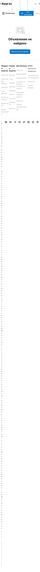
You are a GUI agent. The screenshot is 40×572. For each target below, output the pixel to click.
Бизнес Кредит (21, 74)
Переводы (12, 90)
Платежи (12, 83)
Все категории (28, 13)
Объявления (10, 13)
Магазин (12, 75)
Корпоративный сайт (1, 549)
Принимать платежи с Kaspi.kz (20, 95)
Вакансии (31, 81)
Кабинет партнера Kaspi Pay (21, 107)
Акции (11, 94)
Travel (11, 79)
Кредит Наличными (5, 112)
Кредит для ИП (21, 78)
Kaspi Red (4, 87)
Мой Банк (12, 87)
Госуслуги (12, 98)
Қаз (35, 4)
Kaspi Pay (19, 70)
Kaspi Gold (4, 75)
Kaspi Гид (12, 108)
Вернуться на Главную (20, 52)
